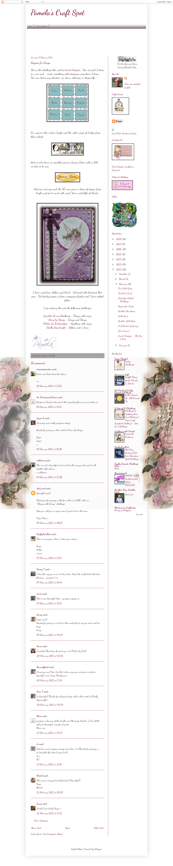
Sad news (129, 494)
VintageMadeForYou (127, 67)
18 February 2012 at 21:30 (49, 477)
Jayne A (40, 418)
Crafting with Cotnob (124, 431)
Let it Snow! (123, 330)
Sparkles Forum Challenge (56, 316)
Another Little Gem (126, 321)
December (123, 273)
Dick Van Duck (125, 293)
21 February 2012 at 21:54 (49, 764)
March (122, 279)
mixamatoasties (43, 369)
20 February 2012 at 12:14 (49, 680)
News (116, 468)
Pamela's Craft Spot (57, 12)
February (123, 284)
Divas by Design (56, 319)
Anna (39, 646)
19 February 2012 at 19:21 (49, 603)
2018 (119, 239)
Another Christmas (126, 311)
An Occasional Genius (46, 397)
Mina (39, 716)
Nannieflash (42, 667)
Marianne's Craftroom (125, 507)
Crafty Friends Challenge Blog (126, 464)
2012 (119, 269)
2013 (119, 264)
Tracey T (40, 569)
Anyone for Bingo (126, 306)
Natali (39, 775)
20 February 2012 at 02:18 (49, 655)
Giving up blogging (122, 510)
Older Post (99, 827)
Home (30, 26)
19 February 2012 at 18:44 (49, 582)
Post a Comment (41, 820)
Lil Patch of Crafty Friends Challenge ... (124, 391)
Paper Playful (121, 358)
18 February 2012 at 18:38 (49, 449)
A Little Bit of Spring (128, 326)
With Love (123, 316)
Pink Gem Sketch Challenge (126, 300)
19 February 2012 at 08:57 (49, 522)
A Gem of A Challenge (124, 408)
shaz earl (40, 488)
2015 (119, 254)
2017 (118, 244)
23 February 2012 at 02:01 (49, 792)
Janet (39, 593)
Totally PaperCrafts (56, 327)
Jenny (39, 803)
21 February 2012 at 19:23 (49, 732)
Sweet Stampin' (72, 70)
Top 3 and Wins (41, 26)
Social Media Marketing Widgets (124, 133)
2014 (119, 259)
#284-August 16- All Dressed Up (132, 398)
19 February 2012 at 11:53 (49, 558)
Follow (115, 196)
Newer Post (36, 827)
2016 (119, 249)
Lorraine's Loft (121, 374)
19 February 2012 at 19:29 (49, 634)
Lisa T (39, 691)
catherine (40, 460)
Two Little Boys (125, 288)
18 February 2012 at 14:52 (49, 406)
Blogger (98, 849)
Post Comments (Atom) (53, 834)
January (123, 345)
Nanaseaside (120, 473)
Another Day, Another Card (124, 490)
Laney (39, 614)
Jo (37, 744)
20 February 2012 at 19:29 (49, 704)
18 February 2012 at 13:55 (49, 385)
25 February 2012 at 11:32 (49, 813)
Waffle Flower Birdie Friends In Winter (131, 380)
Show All (139, 514)
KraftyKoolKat (43, 534)
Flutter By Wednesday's (55, 323)
